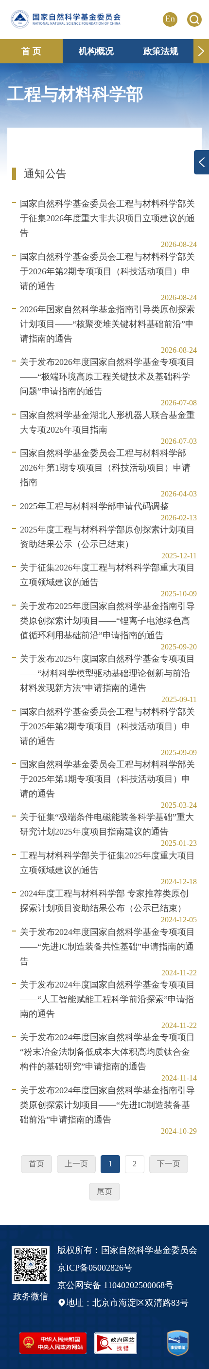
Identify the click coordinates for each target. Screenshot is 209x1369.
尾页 (104, 1191)
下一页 (168, 1164)
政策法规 (160, 51)
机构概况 (96, 51)
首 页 (31, 51)
